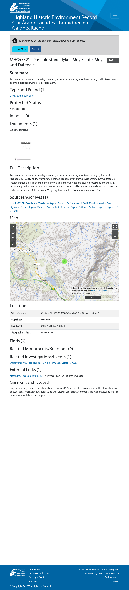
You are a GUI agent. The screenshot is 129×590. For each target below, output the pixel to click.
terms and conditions (99, 291)
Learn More (20, 49)
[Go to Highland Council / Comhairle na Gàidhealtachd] (20, 6)
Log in (116, 581)
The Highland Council (39, 586)
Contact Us (34, 570)
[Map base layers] (13, 233)
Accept (35, 49)
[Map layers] (13, 227)
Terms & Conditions (39, 573)
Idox (106, 570)
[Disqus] (64, 442)
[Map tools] (13, 244)
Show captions (20, 130)
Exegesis (94, 570)
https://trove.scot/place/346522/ (26, 376)
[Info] (13, 239)
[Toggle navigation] (114, 15)
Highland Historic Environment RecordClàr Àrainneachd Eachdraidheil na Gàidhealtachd (54, 23)
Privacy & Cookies (38, 577)
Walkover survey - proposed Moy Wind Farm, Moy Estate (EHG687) (44, 363)
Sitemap (33, 581)
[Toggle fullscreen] (115, 226)
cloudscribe (113, 577)
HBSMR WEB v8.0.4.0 (108, 573)
